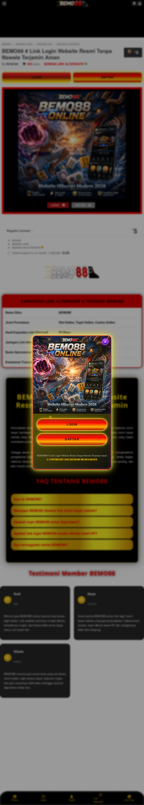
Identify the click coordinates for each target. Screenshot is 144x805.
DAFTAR (72, 439)
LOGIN (72, 424)
